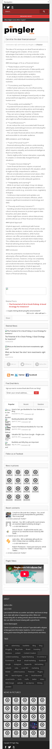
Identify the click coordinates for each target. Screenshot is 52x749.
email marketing (30, 661)
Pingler (31, 45)
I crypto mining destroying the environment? (24, 311)
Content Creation (30, 653)
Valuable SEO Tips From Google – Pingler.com (28, 434)
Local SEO (24, 668)
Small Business (36, 675)
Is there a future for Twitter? (17, 519)
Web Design (9, 683)
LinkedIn (8, 668)
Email (19, 661)
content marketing (11, 657)
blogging (8, 649)
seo (26, 675)
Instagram (17, 664)
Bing (34, 646)
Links (16, 668)
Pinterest (31, 672)
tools (19, 679)
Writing (39, 683)
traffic (27, 679)
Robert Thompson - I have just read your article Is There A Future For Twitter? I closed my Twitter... (29, 549)
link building (39, 664)
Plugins (40, 672)
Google (8, 664)
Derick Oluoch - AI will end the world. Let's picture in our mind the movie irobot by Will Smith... (27, 531)
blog (40, 646)
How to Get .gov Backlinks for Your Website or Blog (28, 410)
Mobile (7, 672)
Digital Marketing (28, 657)
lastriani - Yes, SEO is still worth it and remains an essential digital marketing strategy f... (28, 523)
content (17, 653)
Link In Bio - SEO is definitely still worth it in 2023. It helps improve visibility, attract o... (27, 540)
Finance (39, 45)
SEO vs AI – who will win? (36, 313)
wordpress (30, 683)
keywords (27, 664)
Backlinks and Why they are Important (25, 442)
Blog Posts (19, 649)
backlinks (26, 646)
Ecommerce (9, 661)
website (20, 683)
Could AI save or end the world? (18, 536)
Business (8, 653)
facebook (42, 661)
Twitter (8, 7)
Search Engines (16, 675)
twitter (34, 679)
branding (37, 649)
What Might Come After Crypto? (15, 20)
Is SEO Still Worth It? (21, 526)
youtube (8, 687)
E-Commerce (41, 657)
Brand (28, 649)
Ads (6, 646)
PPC (6, 675)
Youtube (12, 7)
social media (10, 679)
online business (19, 672)
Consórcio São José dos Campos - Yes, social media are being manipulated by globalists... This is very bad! (28, 514)
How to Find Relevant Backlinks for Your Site (27, 427)
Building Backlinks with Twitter (22, 419)
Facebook (4, 7)
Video (42, 679)
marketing (35, 668)
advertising (15, 646)
